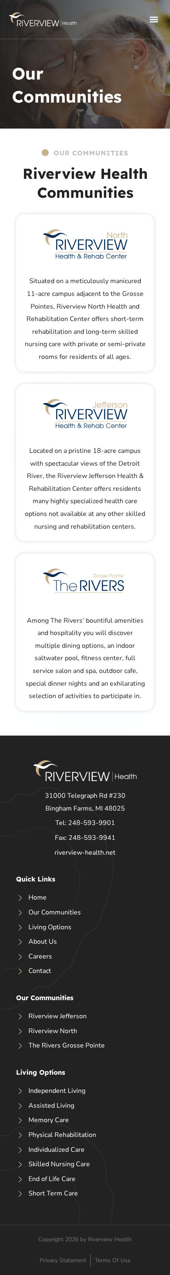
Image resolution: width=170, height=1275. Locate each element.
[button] (154, 19)
